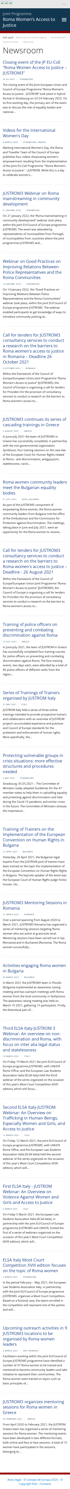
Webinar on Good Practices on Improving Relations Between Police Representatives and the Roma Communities (32, 269)
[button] (35, 4)
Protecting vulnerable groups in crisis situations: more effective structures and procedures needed (33, 763)
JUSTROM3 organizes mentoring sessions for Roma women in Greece (33, 1407)
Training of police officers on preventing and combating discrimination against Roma (30, 629)
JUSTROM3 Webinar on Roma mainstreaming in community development (31, 198)
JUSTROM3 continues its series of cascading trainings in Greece (34, 421)
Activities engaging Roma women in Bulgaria (34, 968)
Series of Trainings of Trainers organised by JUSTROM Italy (31, 695)
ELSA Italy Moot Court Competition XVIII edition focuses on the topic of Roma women (34, 1265)
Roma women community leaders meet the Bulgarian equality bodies (35, 487)
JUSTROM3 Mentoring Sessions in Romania (35, 905)
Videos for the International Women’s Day (29, 132)
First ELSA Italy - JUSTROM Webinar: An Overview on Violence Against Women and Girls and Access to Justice (31, 1194)
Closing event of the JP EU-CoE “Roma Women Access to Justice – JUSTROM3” (35, 67)
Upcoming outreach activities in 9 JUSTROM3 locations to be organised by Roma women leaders (35, 1336)
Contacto (45, 1484)
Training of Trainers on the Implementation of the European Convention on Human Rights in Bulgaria (34, 837)
